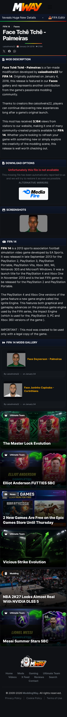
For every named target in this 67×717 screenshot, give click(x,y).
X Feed (25, 677)
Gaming (33, 673)
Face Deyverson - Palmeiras (44, 359)
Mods (20, 673)
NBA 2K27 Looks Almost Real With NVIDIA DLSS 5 (29, 599)
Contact (33, 680)
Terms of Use (54, 698)
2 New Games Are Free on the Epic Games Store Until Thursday (33, 520)
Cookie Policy (34, 698)
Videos (12, 677)
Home (9, 673)
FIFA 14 (6, 26)
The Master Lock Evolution (27, 443)
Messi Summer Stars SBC (25, 641)
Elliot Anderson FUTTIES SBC (29, 483)
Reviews (39, 677)
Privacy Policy (13, 698)
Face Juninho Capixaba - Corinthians (39, 389)
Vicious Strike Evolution (24, 562)
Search (53, 677)
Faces (17, 26)
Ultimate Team (51, 673)
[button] (33, 193)
